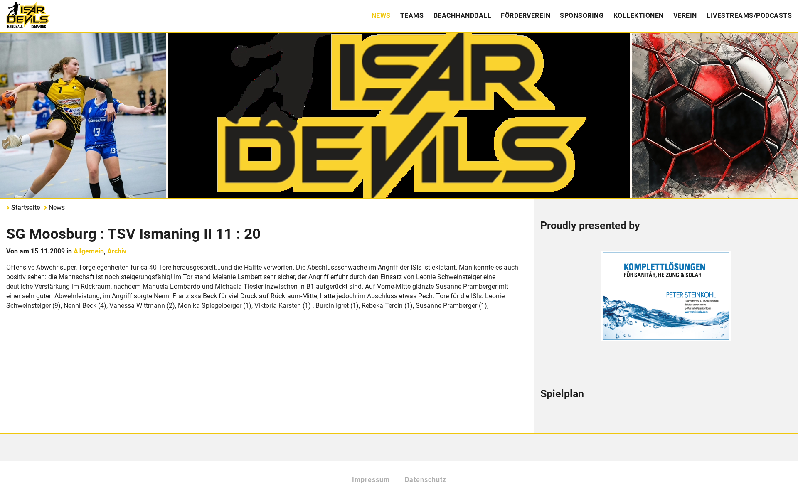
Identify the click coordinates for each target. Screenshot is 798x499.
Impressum (371, 480)
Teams (412, 16)
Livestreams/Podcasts (749, 16)
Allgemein (89, 251)
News (381, 16)
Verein (685, 16)
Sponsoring (581, 16)
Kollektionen (638, 16)
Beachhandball (462, 16)
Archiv (116, 251)
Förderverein (525, 16)
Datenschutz (425, 480)
